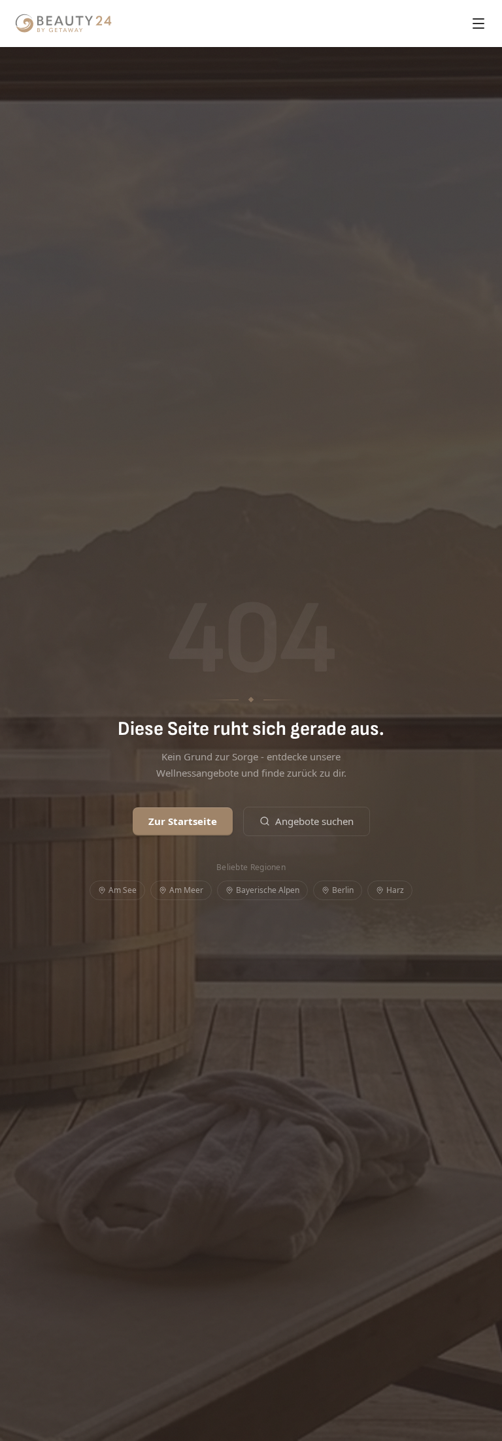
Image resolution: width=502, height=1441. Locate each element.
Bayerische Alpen (267, 890)
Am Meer (186, 890)
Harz (395, 890)
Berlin (343, 890)
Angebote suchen (314, 821)
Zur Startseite (182, 821)
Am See (123, 890)
